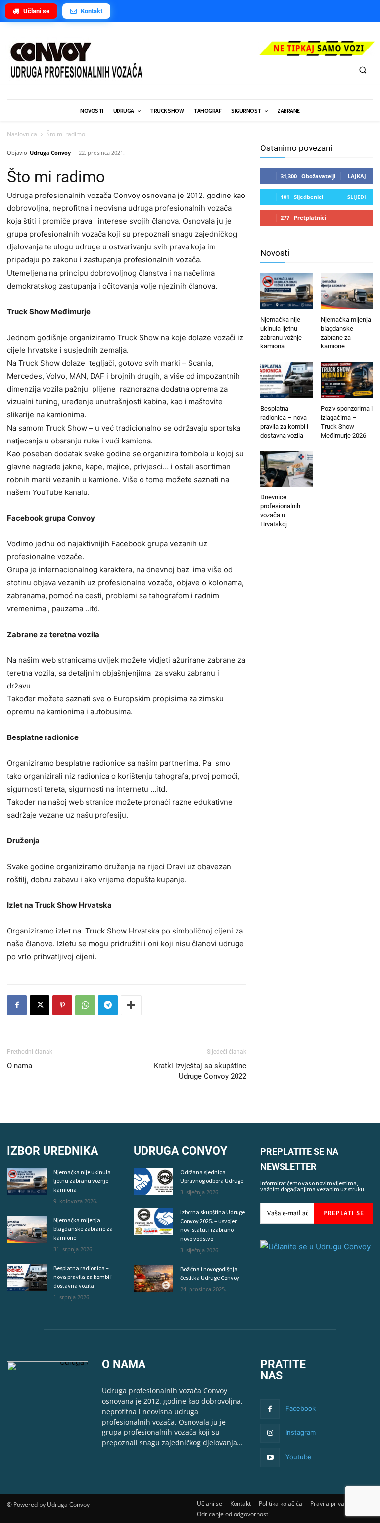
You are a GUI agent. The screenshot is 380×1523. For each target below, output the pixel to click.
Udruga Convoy (50, 152)
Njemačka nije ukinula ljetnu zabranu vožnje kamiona (82, 1180)
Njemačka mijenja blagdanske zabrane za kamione (83, 1228)
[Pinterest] (62, 1005)
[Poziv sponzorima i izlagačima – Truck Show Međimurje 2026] (347, 381)
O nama (19, 1065)
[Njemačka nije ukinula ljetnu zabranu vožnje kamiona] (286, 292)
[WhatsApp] (85, 1005)
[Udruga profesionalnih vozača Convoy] (126, 61)
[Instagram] (270, 1433)
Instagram (300, 1432)
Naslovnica (22, 134)
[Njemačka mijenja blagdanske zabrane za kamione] (347, 292)
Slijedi (356, 196)
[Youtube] (270, 1457)
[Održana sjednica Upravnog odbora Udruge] (153, 1181)
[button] (362, 69)
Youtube (298, 1457)
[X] (39, 1005)
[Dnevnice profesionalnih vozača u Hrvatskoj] (286, 470)
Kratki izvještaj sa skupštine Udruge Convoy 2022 (200, 1071)
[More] (131, 1005)
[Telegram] (108, 1005)
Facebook (300, 1408)
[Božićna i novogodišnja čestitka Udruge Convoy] (153, 1278)
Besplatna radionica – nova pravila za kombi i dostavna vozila (82, 1276)
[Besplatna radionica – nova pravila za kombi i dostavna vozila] (286, 381)
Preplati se (343, 1213)
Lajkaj (357, 176)
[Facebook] (17, 1005)
